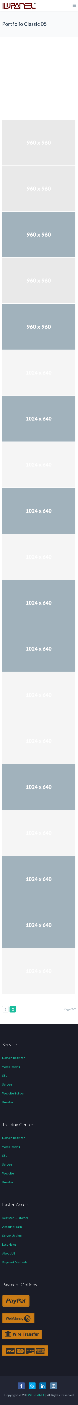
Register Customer (15, 1218)
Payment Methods (14, 1262)
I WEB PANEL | (36, 1395)
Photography (41, 70)
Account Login (12, 1226)
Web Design (41, 77)
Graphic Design (41, 62)
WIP (41, 85)
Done (41, 55)
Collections (41, 48)
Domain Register (13, 1058)
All (41, 40)
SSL (4, 1075)
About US (8, 1253)
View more (38, 142)
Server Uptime (12, 1235)
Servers (7, 1084)
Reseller (7, 1102)
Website (8, 1173)
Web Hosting (11, 1066)
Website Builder (13, 1093)
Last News (9, 1244)
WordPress (41, 92)
